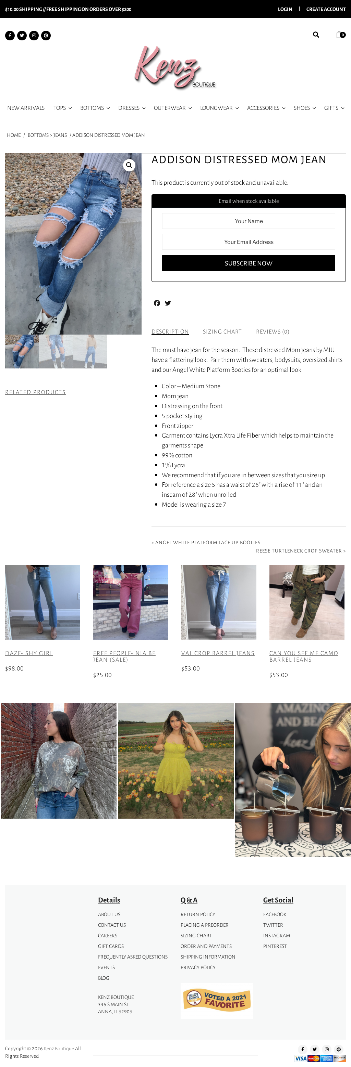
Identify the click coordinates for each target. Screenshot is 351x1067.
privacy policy (198, 967)
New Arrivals (26, 108)
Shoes (302, 108)
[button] (129, 165)
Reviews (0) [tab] (273, 331)
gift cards (111, 946)
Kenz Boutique (59, 1048)
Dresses (129, 108)
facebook (274, 914)
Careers (107, 935)
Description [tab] (170, 331)
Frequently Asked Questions (133, 956)
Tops (59, 108)
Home (14, 135)
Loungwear (216, 108)
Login (285, 8)
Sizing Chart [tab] (222, 331)
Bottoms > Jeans (47, 135)
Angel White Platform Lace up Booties (208, 542)
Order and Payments (206, 946)
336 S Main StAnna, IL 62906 (115, 1008)
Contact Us (112, 925)
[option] (59, 761)
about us (109, 914)
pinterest (275, 946)
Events (106, 967)
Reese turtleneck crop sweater (299, 550)
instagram (276, 935)
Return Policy (198, 914)
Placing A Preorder (205, 925)
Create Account (326, 8)
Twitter (273, 925)
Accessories (263, 108)
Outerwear (170, 108)
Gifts (331, 108)
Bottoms (92, 108)
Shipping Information (208, 956)
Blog (103, 978)
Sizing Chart (196, 935)
